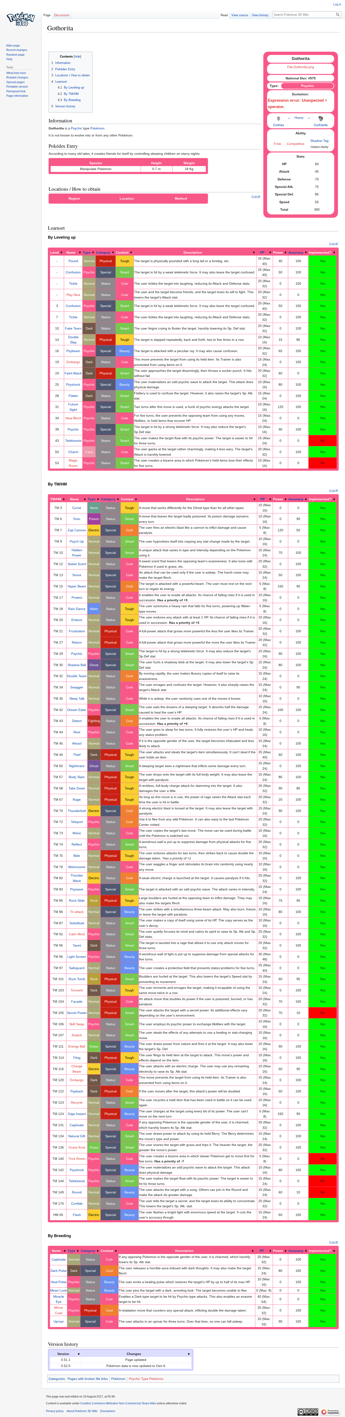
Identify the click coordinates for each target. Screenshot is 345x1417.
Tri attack (77, 912)
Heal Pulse (59, 1282)
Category (103, 252)
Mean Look (58, 1290)
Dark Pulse (58, 1271)
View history (260, 15)
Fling (76, 1058)
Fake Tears (73, 328)
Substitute (76, 923)
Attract (77, 743)
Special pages (15, 82)
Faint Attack (73, 373)
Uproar (59, 1321)
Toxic (76, 519)
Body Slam (77, 777)
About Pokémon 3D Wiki (81, 1411)
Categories (57, 1379)
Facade (76, 1001)
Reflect (77, 844)
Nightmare (76, 766)
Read (224, 15)
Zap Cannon (77, 530)
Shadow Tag (319, 141)
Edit (254, 197)
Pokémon (97, 128)
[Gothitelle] (321, 117)
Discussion (61, 15)
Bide (76, 856)
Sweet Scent (77, 564)
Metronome (76, 867)
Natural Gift (76, 1136)
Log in (337, 4)
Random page (15, 54)
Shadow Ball (77, 665)
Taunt (77, 945)
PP (262, 252)
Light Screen (76, 957)
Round (77, 1192)
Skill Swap (76, 1024)
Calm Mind (77, 934)
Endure (76, 620)
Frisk (277, 144)
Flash (77, 1215)
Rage (77, 799)
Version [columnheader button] (63, 1354)
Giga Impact (77, 1114)
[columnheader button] (57, 252)
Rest (76, 732)
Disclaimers (107, 1411)
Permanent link (16, 91)
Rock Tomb (77, 979)
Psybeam (73, 351)
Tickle (73, 283)
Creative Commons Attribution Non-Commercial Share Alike (118, 1403)
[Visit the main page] (20, 19)
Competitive (295, 144)
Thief (76, 755)
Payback (76, 1091)
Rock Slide (77, 900)
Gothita (278, 125)
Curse (76, 508)
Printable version (17, 86)
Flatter (73, 396)
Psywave (76, 889)
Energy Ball (76, 1046)
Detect (77, 721)
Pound (73, 261)
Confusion (73, 272)
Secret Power (77, 1013)
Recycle (77, 1102)
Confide (77, 1203)
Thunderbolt (77, 811)
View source (239, 15)
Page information (17, 95)
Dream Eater (76, 710)
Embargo (73, 362)
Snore (76, 575)
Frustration (77, 631)
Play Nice (73, 295)
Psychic (76, 128)
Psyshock (73, 384)
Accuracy (295, 252)
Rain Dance (76, 609)
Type (87, 252)
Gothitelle (321, 125)
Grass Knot (77, 1147)
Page (46, 15)
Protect (77, 597)
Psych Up (77, 541)
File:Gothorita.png (300, 67)
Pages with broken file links (88, 1379)
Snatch (77, 1035)
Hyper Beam (77, 586)
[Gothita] (278, 117)
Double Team (77, 676)
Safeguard (76, 968)
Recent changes (16, 50)
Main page (13, 45)
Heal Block (73, 418)
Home (299, 118)
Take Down (77, 788)
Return (77, 642)
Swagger (76, 687)
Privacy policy (55, 1411)
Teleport (77, 822)
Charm (73, 452)
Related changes (17, 77)
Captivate (77, 1125)
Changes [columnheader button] (134, 1354)
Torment (77, 990)
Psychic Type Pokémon (146, 1379)
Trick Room (76, 1159)
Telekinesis (73, 441)
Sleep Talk (76, 698)
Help (9, 59)
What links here (16, 73)
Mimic (77, 833)
